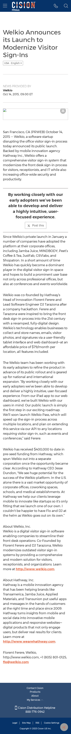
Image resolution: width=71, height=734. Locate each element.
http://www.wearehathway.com (29, 641)
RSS (37, 723)
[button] (56, 6)
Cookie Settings (51, 723)
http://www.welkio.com (35, 569)
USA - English (12, 63)
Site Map (26, 723)
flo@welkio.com (16, 662)
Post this (38, 225)
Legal (14, 723)
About (35, 695)
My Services (34, 699)
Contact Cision (35, 688)
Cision (41, 728)
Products (35, 691)
